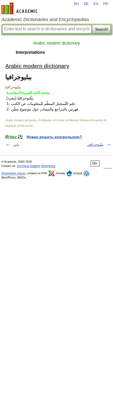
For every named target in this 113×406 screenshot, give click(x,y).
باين (16, 144)
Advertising (48, 165)
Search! (101, 29)
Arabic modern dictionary (56, 43)
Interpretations (30, 52)
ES (96, 4)
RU (76, 4)
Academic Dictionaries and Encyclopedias (45, 19)
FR (105, 4)
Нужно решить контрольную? (54, 137)
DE (86, 4)
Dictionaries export (13, 173)
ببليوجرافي (95, 144)
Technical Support (28, 165)
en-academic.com (20, 8)
